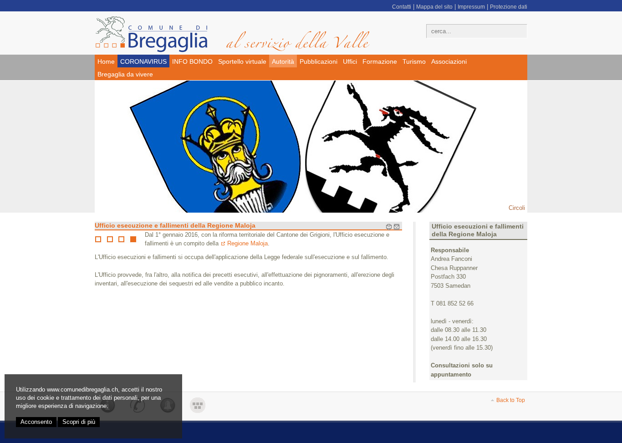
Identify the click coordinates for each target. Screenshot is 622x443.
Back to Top (510, 400)
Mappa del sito (434, 7)
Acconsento (36, 421)
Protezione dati (508, 7)
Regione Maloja (247, 243)
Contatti (401, 7)
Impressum (471, 7)
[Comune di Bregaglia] (238, 34)
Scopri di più (78, 421)
